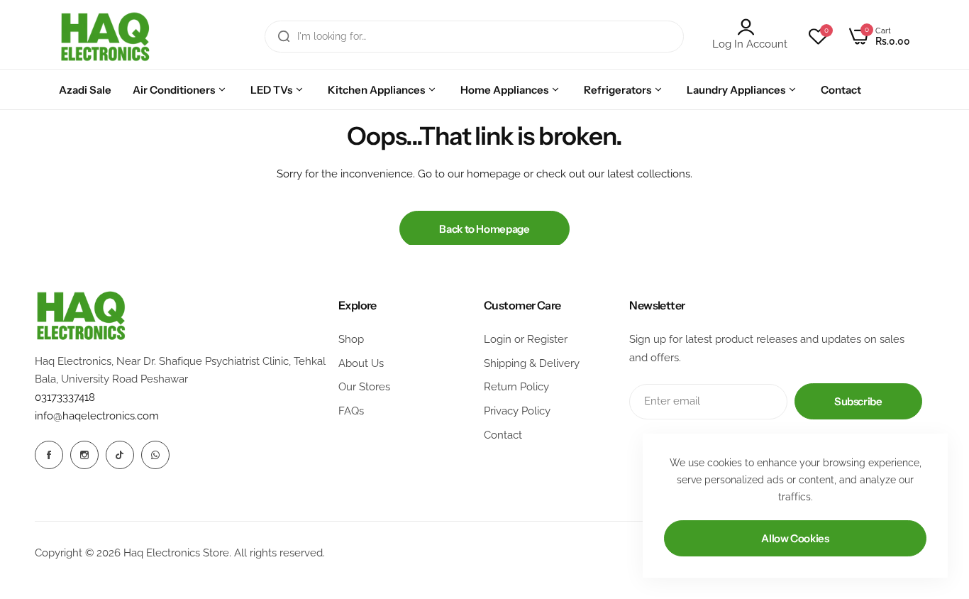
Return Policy (516, 386)
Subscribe (858, 401)
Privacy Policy (517, 411)
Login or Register (525, 339)
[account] (749, 26)
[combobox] (474, 37)
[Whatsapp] (155, 455)
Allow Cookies (795, 538)
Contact (503, 435)
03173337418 (65, 397)
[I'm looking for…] (283, 37)
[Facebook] (49, 455)
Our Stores (364, 386)
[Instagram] (84, 455)
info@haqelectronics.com (97, 416)
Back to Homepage (484, 229)
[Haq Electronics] (105, 36)
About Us (361, 363)
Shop (351, 339)
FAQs (351, 411)
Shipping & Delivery (532, 363)
